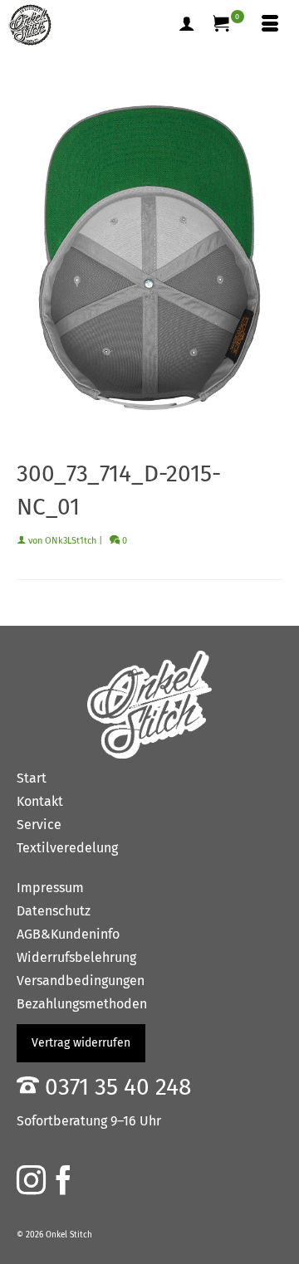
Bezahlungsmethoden (82, 1004)
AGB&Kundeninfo (68, 934)
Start (32, 778)
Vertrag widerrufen (81, 1043)
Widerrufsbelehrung (76, 957)
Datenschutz (54, 911)
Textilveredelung (67, 848)
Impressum (50, 888)
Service (39, 824)
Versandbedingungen (81, 980)
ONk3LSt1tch (70, 540)
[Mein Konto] (187, 25)
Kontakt (40, 801)
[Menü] (270, 25)
